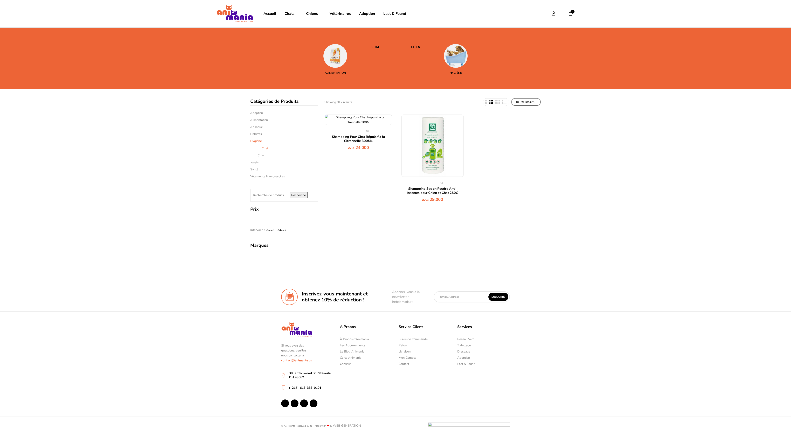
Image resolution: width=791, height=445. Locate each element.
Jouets (254, 162)
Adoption (256, 113)
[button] (571, 13)
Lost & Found (466, 364)
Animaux (256, 127)
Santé (254, 169)
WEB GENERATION (347, 426)
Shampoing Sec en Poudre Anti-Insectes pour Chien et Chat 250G (432, 190)
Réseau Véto (465, 339)
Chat (375, 47)
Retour (403, 345)
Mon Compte (407, 358)
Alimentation (335, 73)
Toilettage (464, 345)
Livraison (405, 351)
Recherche (298, 195)
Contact (404, 364)
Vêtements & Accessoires (267, 176)
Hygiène (456, 73)
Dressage (463, 351)
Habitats (256, 134)
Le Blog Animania (352, 351)
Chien (415, 47)
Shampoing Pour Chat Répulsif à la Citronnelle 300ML (358, 139)
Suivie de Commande (413, 339)
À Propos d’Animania (354, 339)
